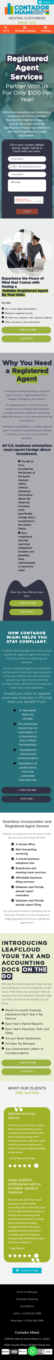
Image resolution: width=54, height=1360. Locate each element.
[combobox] (13, 166)
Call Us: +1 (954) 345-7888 (27, 1313)
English (44, 2)
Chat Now (46, 29)
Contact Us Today (27, 1270)
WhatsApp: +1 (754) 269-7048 (27, 1320)
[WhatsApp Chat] (32, 1351)
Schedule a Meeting (25, 29)
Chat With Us (27, 1306)
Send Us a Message (27, 1291)
